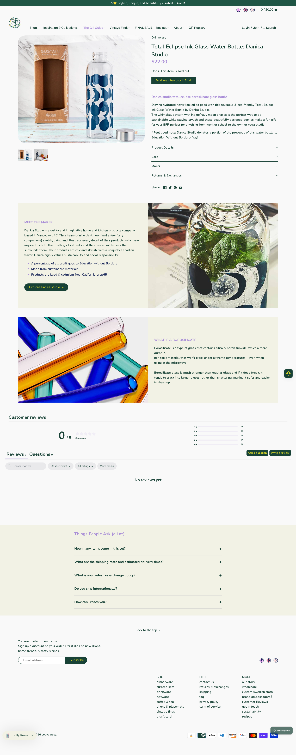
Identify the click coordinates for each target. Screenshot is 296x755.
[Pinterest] (245, 10)
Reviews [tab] (17, 454)
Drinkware (158, 37)
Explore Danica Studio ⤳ (46, 287)
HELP (203, 677)
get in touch (250, 707)
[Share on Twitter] (170, 187)
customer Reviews (255, 702)
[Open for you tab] (288, 373)
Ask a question (257, 453)
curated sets (165, 687)
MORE (246, 677)
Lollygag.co (49, 735)
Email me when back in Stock (174, 80)
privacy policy (208, 702)
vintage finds (166, 711)
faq (201, 697)
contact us (206, 682)
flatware (163, 697)
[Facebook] (238, 10)
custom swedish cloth (257, 692)
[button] (214, 147)
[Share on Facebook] (164, 187)
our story (248, 682)
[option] (25, 155)
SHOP (161, 677)
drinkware (164, 692)
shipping (205, 692)
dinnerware (165, 682)
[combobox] (271, 27)
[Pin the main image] (175, 187)
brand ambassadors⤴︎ (257, 697)
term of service (210, 707)
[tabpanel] (148, 490)
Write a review (280, 453)
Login (246, 27)
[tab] (41, 454)
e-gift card (164, 716)
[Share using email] (180, 187)
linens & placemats (170, 707)
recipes (247, 716)
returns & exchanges (214, 687)
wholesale (249, 687)
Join (256, 27)
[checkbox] (107, 466)
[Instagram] (252, 10)
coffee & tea (165, 702)
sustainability (251, 711)
